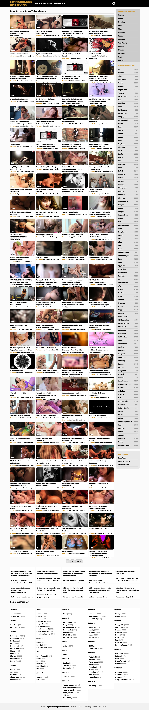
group (33, 488)
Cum (128, 222)
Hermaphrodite (69, 627)
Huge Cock (128, 357)
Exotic (39, 645)
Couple (128, 211)
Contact (102, 706)
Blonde (23, 56)
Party (105, 259)
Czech (120, 36)
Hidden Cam (128, 337)
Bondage (53, 194)
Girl (37, 679)
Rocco (117, 616)
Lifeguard (128, 371)
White (117, 677)
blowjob (34, 465)
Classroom (14, 677)
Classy (13, 679)
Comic (39, 619)
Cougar (128, 205)
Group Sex (128, 330)
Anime (128, 83)
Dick (128, 239)
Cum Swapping (128, 225)
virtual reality (74, 286)
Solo (117, 637)
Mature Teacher (69, 690)
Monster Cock (94, 616)
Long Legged (128, 381)
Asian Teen (128, 96)
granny (58, 237)
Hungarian (67, 637)
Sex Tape (119, 627)
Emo (38, 642)
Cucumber (40, 626)
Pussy (128, 442)
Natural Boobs (128, 408)
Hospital (128, 354)
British (128, 171)
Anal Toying (15, 627)
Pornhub (65, 38)
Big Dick (99, 148)
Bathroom (14, 641)
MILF (85, 259)
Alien (128, 76)
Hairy (98, 35)
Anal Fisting (122, 43)
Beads (128, 134)
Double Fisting (128, 252)
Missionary (67, 697)
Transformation (122, 661)
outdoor (34, 372)
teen (25, 418)
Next (79, 561)
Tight (120, 29)
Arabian (128, 86)
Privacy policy (91, 706)
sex (100, 533)
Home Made (128, 343)
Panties (92, 659)
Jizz (64, 654)
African (128, 73)
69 (128, 69)
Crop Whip (40, 624)
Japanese (128, 364)
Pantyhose (93, 662)
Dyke (128, 262)
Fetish (77, 196)
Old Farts (93, 646)
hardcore (53, 103)
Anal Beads (128, 79)
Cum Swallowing (43, 634)
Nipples (92, 632)
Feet (38, 661)
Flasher (128, 293)
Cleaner (39, 614)
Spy (116, 640)
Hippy (128, 340)
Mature (128, 394)
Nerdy (91, 630)
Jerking (128, 367)
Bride (128, 167)
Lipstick (128, 374)
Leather (66, 676)
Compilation (112, 259)
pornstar (72, 442)
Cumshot (31, 81)
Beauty (128, 137)
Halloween (128, 333)
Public (112, 418)
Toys (120, 57)
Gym (120, 25)
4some (13, 614)
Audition (128, 103)
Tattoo (118, 656)
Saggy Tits (119, 625)
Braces (128, 157)
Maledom (128, 391)
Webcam (118, 672)
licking (25, 286)
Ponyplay (128, 435)
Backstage (14, 638)
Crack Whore (128, 215)
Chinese (128, 191)
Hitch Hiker (67, 635)
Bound (120, 18)
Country (128, 208)
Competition (41, 621)
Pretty (91, 669)
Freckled (128, 303)
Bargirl (128, 123)
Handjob (105, 60)
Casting (128, 184)
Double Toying (128, 255)
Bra (128, 161)
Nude (91, 635)
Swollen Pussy (121, 645)
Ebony (77, 214)
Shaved (118, 630)
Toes (117, 658)
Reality (87, 354)
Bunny (13, 661)
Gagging (128, 310)
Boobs (128, 154)
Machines (128, 388)
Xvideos (39, 103)
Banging (128, 117)
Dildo (128, 242)
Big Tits (72, 124)
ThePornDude (123, 465)
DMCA (73, 706)
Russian (60, 216)
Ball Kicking (128, 113)
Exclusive (59, 259)
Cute (128, 228)
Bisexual (128, 147)
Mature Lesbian (69, 687)
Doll (128, 245)
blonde (60, 465)
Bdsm (128, 127)
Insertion (121, 53)
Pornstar (128, 438)
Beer (128, 140)
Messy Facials (68, 692)
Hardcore (21, 38)
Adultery (121, 39)
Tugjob (118, 663)
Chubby (121, 46)
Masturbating (68, 685)
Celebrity (99, 418)
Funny (128, 306)
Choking (128, 194)
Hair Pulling (67, 622)
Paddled (92, 657)
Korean (66, 668)
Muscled (128, 404)
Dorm (128, 249)
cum (51, 399)
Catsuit (13, 674)
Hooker (128, 347)
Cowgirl (121, 60)
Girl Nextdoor (128, 323)
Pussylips (93, 677)
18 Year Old (14, 616)
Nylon (91, 637)
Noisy (128, 411)
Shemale (118, 632)
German (121, 15)
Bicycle (13, 651)
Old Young (93, 648)
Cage (12, 669)
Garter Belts (128, 316)
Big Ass (19, 194)
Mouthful (93, 619)
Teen (87, 38)
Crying (128, 218)
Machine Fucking (128, 384)
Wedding (118, 674)
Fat (128, 279)
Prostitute (93, 672)
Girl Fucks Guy (128, 320)
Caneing (128, 181)
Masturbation (86, 377)
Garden (128, 313)
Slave (117, 635)
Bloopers (14, 658)
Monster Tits (128, 401)
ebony (85, 465)
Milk (64, 695)
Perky (128, 432)
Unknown (19, 372)
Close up (128, 198)
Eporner (13, 126)
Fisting (128, 289)
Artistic (128, 93)
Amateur (99, 60)
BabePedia (122, 458)
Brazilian (128, 164)
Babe (128, 106)
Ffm (128, 286)
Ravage (118, 614)
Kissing (66, 663)
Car (11, 672)
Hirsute (66, 632)
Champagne (128, 188)
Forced (128, 299)
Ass (128, 100)
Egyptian (128, 266)
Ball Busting (128, 110)
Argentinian (128, 89)
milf (58, 103)
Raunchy (92, 685)
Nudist (128, 415)
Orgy (71, 237)
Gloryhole (128, 327)
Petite (91, 664)
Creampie (24, 81)
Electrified (128, 269)
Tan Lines (119, 653)
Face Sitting (128, 272)
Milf (128, 398)
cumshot (45, 103)
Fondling (40, 666)
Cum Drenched (42, 629)
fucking (31, 286)
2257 (80, 706)
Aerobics (14, 625)
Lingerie (121, 32)
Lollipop (128, 377)
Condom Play (128, 201)
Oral (128, 425)
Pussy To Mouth (128, 445)
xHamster (13, 38)
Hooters (128, 350)
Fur (37, 668)
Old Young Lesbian (128, 421)
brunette (86, 442)
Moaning (121, 22)
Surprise (118, 642)
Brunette (128, 174)
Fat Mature (128, 276)
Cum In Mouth (42, 631)
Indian (65, 646)
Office (128, 418)
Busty (128, 178)
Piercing (92, 667)
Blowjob (30, 56)
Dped (128, 259)
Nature (92, 627)
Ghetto (39, 677)
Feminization (128, 283)
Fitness (121, 50)
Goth (65, 614)
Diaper (128, 235)
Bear (12, 643)
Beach (128, 130)
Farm (38, 658)
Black (128, 150)
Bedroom (14, 646)
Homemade (113, 329)
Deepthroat (128, 232)
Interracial (58, 35)
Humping (128, 360)
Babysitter (14, 636)
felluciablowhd (56, 350)
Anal (19, 56)
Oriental (128, 428)
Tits (52, 35)
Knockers (67, 665)
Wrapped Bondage (123, 679)
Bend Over (14, 648)
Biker (12, 653)
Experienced (41, 647)
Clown (39, 616)
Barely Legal (128, 120)
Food (128, 296)
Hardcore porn (124, 461)
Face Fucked (41, 656)
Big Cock (128, 144)
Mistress (92, 614)
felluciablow (61, 372)
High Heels (67, 630)
